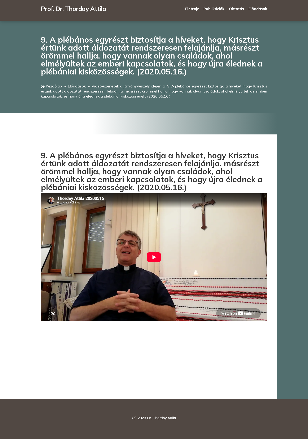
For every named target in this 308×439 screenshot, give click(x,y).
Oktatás (236, 9)
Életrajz (192, 9)
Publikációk (213, 9)
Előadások (257, 9)
